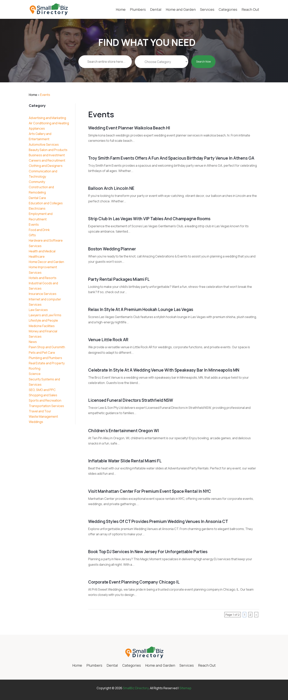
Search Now (203, 61)
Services (207, 9)
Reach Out (250, 9)
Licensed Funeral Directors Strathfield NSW (130, 400)
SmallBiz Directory (136, 688)
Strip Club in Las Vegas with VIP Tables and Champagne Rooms (149, 218)
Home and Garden (181, 9)
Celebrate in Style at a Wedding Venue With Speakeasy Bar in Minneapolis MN (163, 370)
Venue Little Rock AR (108, 339)
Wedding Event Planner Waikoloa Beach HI (129, 128)
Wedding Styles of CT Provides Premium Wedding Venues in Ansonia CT (158, 521)
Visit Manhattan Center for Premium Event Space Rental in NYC (149, 491)
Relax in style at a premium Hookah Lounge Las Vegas (140, 309)
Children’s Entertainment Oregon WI (123, 430)
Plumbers (138, 9)
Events (45, 95)
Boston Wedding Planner (112, 249)
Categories (228, 9)
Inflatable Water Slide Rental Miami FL (125, 461)
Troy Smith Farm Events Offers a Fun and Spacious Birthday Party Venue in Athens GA (171, 158)
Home (121, 9)
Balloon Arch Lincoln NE (111, 188)
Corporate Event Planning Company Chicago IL (134, 582)
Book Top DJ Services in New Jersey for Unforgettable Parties (147, 551)
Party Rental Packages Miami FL (119, 279)
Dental (155, 9)
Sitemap (185, 688)
